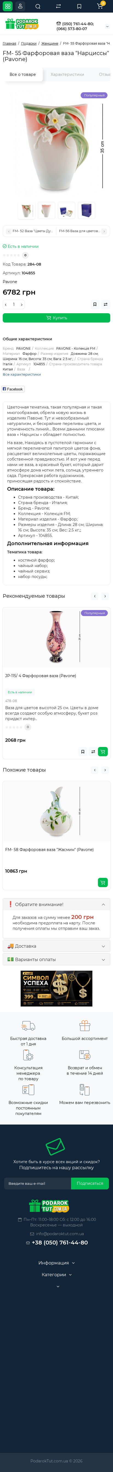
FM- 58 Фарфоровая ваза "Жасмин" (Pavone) (49, 849)
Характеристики (67, 74)
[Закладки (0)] (79, 6)
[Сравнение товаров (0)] (58, 6)
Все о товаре (23, 74)
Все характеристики (22, 374)
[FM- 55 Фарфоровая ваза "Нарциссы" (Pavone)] (56, 143)
